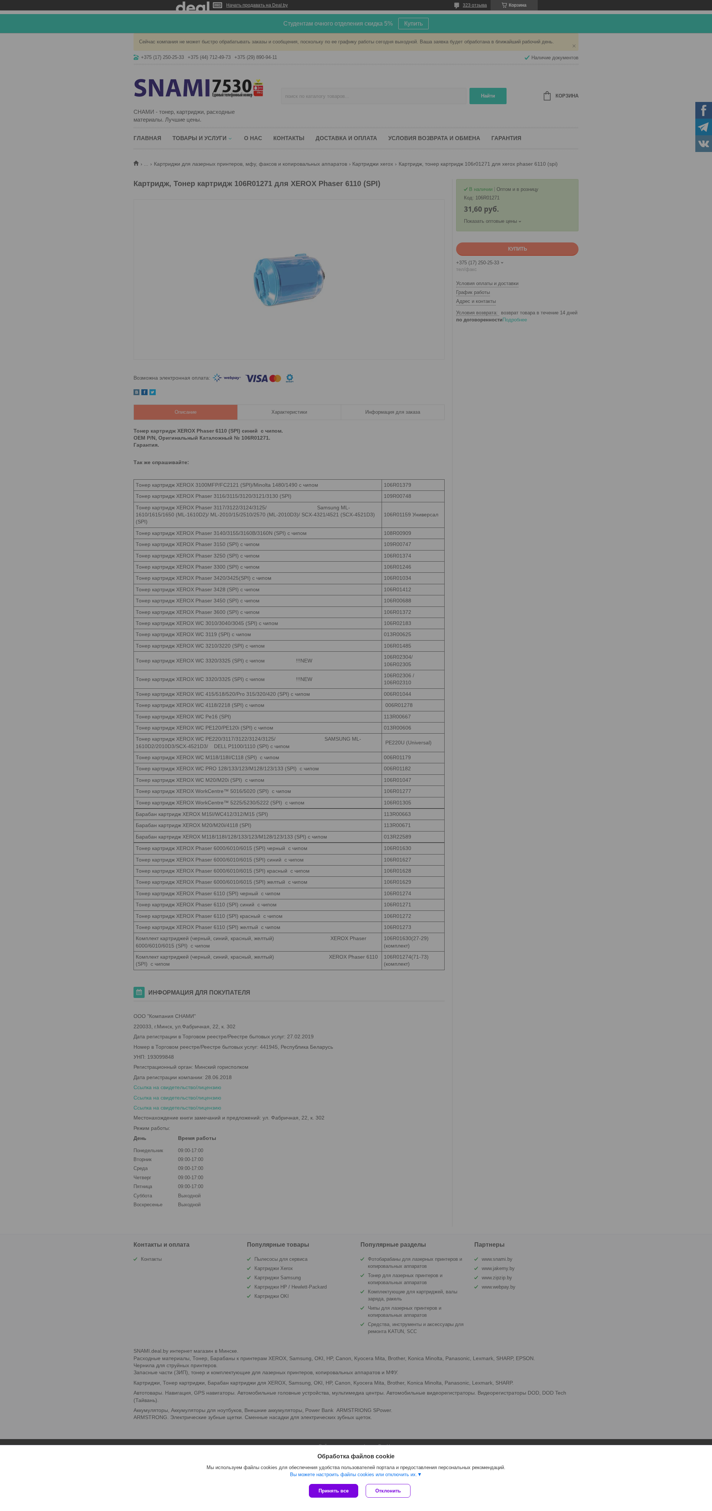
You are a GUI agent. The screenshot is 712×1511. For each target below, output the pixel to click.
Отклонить (388, 1491)
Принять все (334, 1491)
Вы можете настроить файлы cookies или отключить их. (353, 1474)
